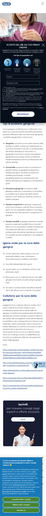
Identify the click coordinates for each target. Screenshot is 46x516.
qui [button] (16, 105)
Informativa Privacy (19, 485)
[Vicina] (43, 45)
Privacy (40, 105)
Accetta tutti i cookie (21, 499)
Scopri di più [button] (22, 101)
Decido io (21, 510)
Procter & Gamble (33, 89)
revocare (11, 90)
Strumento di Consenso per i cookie (14, 491)
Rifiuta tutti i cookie (21, 505)
